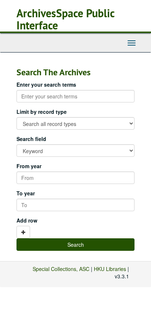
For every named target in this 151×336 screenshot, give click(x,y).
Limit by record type (41, 111)
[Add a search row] (23, 232)
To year (25, 193)
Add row (26, 220)
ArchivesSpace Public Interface (65, 19)
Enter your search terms (46, 84)
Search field (31, 138)
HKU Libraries (110, 268)
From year (28, 166)
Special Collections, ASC (61, 268)
